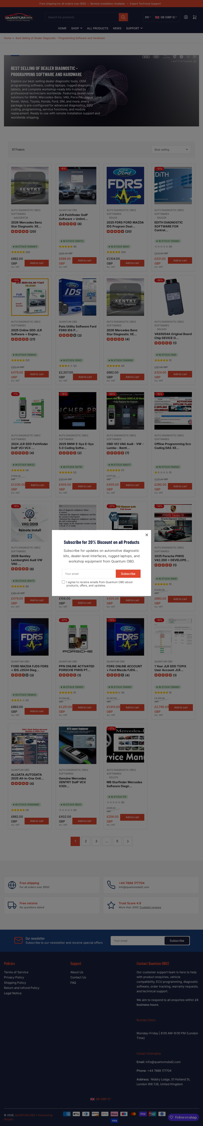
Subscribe (128, 574)
